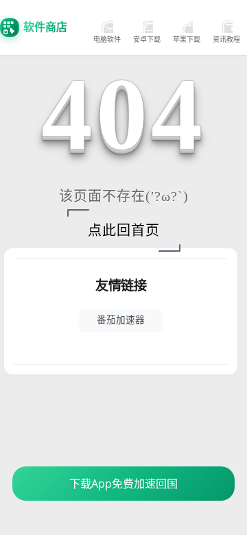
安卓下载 (147, 39)
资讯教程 (226, 39)
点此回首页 (124, 230)
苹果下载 (186, 39)
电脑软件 (107, 39)
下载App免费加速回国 (123, 483)
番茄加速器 (121, 319)
